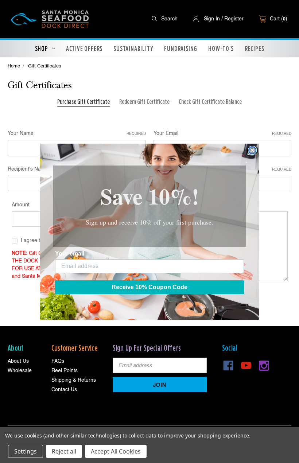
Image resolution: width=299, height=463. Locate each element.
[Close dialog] (252, 150)
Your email (69, 253)
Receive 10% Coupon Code (149, 287)
